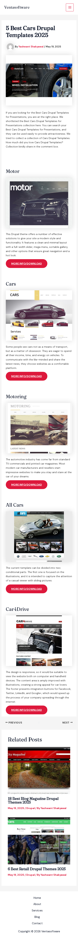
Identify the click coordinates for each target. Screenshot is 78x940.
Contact (37, 923)
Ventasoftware (17, 7)
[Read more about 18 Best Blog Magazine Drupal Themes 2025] (39, 770)
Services (37, 910)
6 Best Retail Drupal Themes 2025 (37, 869)
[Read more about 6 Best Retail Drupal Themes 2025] (39, 840)
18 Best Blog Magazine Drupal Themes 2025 (33, 800)
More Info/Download (26, 263)
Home (37, 898)
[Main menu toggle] (70, 7)
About (37, 904)
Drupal (30, 808)
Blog (37, 917)
